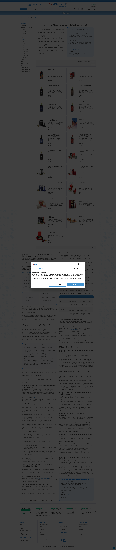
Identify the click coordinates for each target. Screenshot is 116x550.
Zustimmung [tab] (40, 268)
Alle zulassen (75, 284)
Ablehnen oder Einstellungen (57, 284)
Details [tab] (58, 268)
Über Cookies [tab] (76, 268)
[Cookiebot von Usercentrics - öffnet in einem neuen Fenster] (78, 264)
